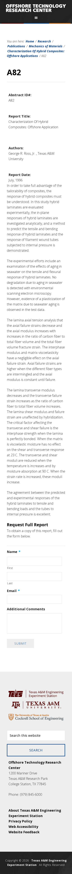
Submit (20, 643)
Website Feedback (24, 832)
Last (10, 583)
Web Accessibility (23, 826)
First (10, 568)
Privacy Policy (20, 821)
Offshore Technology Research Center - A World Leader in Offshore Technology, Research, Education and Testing (36, 8)
